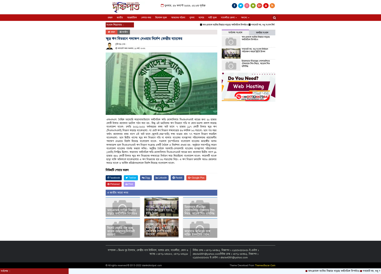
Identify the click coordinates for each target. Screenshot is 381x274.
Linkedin (162, 177)
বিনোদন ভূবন (161, 17)
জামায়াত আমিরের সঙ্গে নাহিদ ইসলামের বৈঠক (197, 232)
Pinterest (115, 184)
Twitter (132, 177)
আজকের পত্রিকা (178, 17)
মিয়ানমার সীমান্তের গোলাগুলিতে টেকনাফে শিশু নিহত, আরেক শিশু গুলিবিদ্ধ (200, 210)
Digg (147, 177)
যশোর (201, 17)
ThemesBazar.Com (265, 265)
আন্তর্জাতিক (132, 17)
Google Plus (197, 177)
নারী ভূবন (212, 17)
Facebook (114, 177)
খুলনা (191, 17)
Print (130, 184)
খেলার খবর (146, 17)
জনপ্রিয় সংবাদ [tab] (262, 32)
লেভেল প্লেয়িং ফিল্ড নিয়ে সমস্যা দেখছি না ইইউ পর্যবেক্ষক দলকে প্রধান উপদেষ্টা (159, 229)
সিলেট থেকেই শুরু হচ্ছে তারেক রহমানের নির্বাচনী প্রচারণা (121, 231)
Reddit (178, 177)
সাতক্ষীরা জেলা (228, 17)
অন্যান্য (244, 17)
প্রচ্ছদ (110, 17)
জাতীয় (120, 17)
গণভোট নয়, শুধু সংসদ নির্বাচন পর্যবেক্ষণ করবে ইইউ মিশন (266, 24)
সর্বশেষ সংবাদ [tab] (235, 32)
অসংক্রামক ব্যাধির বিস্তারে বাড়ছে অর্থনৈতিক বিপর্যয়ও (215, 24)
